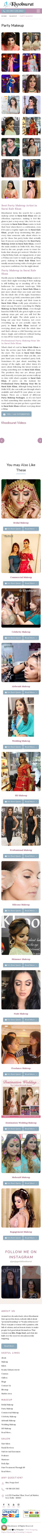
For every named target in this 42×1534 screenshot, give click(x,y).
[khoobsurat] (21, 4)
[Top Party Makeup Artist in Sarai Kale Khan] (31, 126)
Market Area (6, 1393)
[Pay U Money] (31, 1513)
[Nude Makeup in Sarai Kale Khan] (21, 989)
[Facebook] (4, 1505)
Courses (4, 1374)
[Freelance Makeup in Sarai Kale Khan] (21, 1044)
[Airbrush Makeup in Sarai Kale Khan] (21, 662)
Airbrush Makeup (8, 1420)
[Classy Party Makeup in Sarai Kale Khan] (10, 62)
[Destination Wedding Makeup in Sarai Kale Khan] (21, 1099)
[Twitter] (9, 1505)
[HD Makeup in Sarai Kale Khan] (21, 771)
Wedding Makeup (8, 1424)
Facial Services (7, 1448)
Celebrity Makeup (8, 1416)
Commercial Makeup (10, 1412)
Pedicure (5, 1455)
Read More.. (6, 1432)
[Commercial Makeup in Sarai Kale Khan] (21, 553)
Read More (30, 528)
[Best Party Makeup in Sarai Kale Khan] (31, 147)
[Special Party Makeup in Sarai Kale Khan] (31, 62)
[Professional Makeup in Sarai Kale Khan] (21, 826)
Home (4, 16)
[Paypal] (10, 1513)
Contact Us (6, 1386)
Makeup (13, 16)
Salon (3, 1366)
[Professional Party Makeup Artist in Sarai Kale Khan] (31, 189)
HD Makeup (6, 1428)
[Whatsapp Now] (4, 1520)
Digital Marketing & (9, 1532)
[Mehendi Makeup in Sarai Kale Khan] (21, 1153)
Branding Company (24, 1532)
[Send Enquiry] (4, 1527)
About (3, 1358)
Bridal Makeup (7, 1405)
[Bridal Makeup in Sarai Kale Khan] (21, 498)
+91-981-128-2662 (14, 11)
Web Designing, (32, 1530)
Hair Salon (5, 1444)
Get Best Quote (14, 528)
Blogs (3, 1382)
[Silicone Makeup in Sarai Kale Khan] (21, 880)
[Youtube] (14, 1505)
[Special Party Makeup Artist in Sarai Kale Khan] (31, 105)
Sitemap (4, 1389)
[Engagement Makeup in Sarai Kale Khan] (21, 1208)
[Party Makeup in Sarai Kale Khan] (10, 41)
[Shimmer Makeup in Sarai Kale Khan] (21, 935)
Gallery (4, 1378)
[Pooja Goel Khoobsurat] (11, 1282)
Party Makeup (7, 1409)
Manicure (5, 1459)
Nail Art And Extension (10, 1452)
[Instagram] (18, 1505)
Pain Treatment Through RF (13, 1467)
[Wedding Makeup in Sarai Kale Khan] (21, 717)
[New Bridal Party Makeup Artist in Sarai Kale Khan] (10, 105)
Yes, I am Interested (18, 414)
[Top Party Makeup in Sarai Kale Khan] (10, 147)
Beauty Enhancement (10, 1370)
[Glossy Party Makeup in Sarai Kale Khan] (31, 41)
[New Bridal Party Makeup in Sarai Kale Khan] (31, 84)
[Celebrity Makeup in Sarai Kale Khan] (21, 608)
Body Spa (5, 1463)
